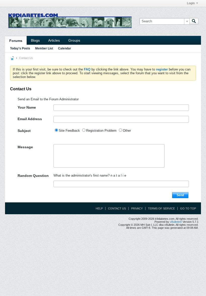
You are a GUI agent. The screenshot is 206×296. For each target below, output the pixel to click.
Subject (24, 131)
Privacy (137, 208)
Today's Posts (20, 48)
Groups (74, 40)
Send (180, 195)
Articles (54, 40)
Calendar (64, 48)
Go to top (188, 208)
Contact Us (117, 208)
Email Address (30, 119)
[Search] (193, 21)
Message (25, 147)
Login (191, 3)
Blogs (35, 40)
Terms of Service (161, 208)
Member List (44, 48)
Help (99, 208)
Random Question (33, 176)
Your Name (27, 107)
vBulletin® (176, 221)
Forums (15, 41)
